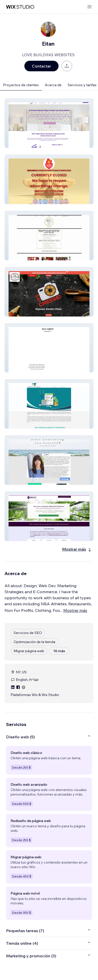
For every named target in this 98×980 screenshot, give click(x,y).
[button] (49, 123)
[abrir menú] (89, 7)
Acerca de (53, 85)
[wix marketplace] (20, 7)
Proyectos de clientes (21, 85)
